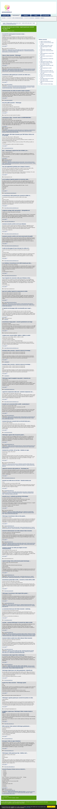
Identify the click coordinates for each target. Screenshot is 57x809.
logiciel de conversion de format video (46, 82)
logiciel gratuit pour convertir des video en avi (10, 51)
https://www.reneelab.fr (8, 84)
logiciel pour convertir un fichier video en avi (16, 50)
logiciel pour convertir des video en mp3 (46, 77)
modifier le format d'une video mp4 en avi (15, 445)
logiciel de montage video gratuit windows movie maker (17, 491)
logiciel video (5, 15)
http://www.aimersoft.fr (8, 432)
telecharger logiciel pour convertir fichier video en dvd (17, 543)
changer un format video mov (16, 528)
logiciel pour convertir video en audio (46, 57)
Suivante (13, 797)
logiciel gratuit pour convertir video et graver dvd (16, 71)
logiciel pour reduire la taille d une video (14, 650)
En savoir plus (28, 807)
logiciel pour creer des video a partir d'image (17, 665)
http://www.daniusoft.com (8, 148)
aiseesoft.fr (6, 319)
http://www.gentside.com (8, 632)
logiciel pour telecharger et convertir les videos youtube (17, 633)
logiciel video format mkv (9, 417)
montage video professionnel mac (15, 577)
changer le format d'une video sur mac (28, 528)
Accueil (2, 801)
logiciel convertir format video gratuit (14, 416)
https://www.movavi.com (8, 541)
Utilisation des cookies (30, 801)
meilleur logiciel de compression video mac (14, 303)
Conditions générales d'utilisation (18, 801)
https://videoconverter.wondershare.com (11, 207)
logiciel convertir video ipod (45, 74)
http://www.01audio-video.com (9, 790)
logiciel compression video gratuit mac (27, 303)
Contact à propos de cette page (41, 801)
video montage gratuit (16, 16)
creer (35, 15)
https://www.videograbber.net (9, 221)
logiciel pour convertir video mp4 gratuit (46, 66)
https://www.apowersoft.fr (8, 590)
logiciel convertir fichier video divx (23, 792)
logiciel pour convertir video (45, 49)
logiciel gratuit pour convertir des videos (46, 59)
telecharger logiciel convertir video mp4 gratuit (22, 417)
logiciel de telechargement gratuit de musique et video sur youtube (23, 634)
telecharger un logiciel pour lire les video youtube (26, 635)
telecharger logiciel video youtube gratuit (10, 635)
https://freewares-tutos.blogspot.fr (10, 193)
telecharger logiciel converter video (46, 47)
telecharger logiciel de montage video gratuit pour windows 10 (16, 85)
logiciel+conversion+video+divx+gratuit (13, 527)
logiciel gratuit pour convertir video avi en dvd (15, 49)
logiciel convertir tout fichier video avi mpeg (47, 43)
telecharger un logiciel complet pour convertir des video (46, 63)
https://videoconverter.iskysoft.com (10, 275)
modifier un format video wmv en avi (27, 577)
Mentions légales (8, 801)
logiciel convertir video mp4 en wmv (8, 446)
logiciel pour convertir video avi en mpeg (17, 70)
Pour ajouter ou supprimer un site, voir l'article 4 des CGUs (12, 802)
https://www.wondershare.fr (9, 415)
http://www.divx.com (7, 160)
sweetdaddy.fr (6, 361)
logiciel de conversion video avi (46, 70)
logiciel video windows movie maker (11, 493)
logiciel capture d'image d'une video (16, 667)
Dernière (17, 797)
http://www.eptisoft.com (8, 664)
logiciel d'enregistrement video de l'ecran (16, 791)
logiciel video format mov (17, 492)
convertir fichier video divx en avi (29, 50)
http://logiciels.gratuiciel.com (9, 389)
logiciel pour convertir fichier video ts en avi (10, 792)
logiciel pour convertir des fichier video (14, 512)
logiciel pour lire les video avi (46, 61)
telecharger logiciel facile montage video (18, 666)
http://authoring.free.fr (8, 620)
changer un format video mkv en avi (25, 527)
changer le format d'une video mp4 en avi (13, 545)
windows (26, 15)
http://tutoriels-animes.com (9, 490)
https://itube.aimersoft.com (9, 723)
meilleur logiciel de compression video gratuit (9, 304)
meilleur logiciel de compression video (22, 304)
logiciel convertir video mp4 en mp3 (21, 446)
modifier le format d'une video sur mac (9, 605)
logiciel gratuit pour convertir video (46, 69)
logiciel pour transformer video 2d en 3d (29, 445)
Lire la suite (4, 46)
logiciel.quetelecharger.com (9, 444)
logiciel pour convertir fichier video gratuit (17, 651)
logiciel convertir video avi (45, 41)
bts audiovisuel (46, 15)
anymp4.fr (6, 128)
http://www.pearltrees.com (9, 750)
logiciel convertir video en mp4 (46, 45)
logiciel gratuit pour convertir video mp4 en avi (47, 54)
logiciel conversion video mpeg (46, 83)
